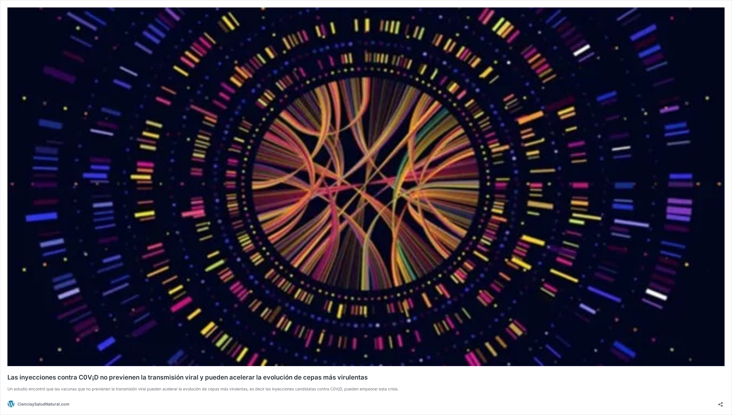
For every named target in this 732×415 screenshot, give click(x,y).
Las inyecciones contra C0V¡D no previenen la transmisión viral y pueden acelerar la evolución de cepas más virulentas (187, 377)
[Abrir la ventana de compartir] (721, 402)
